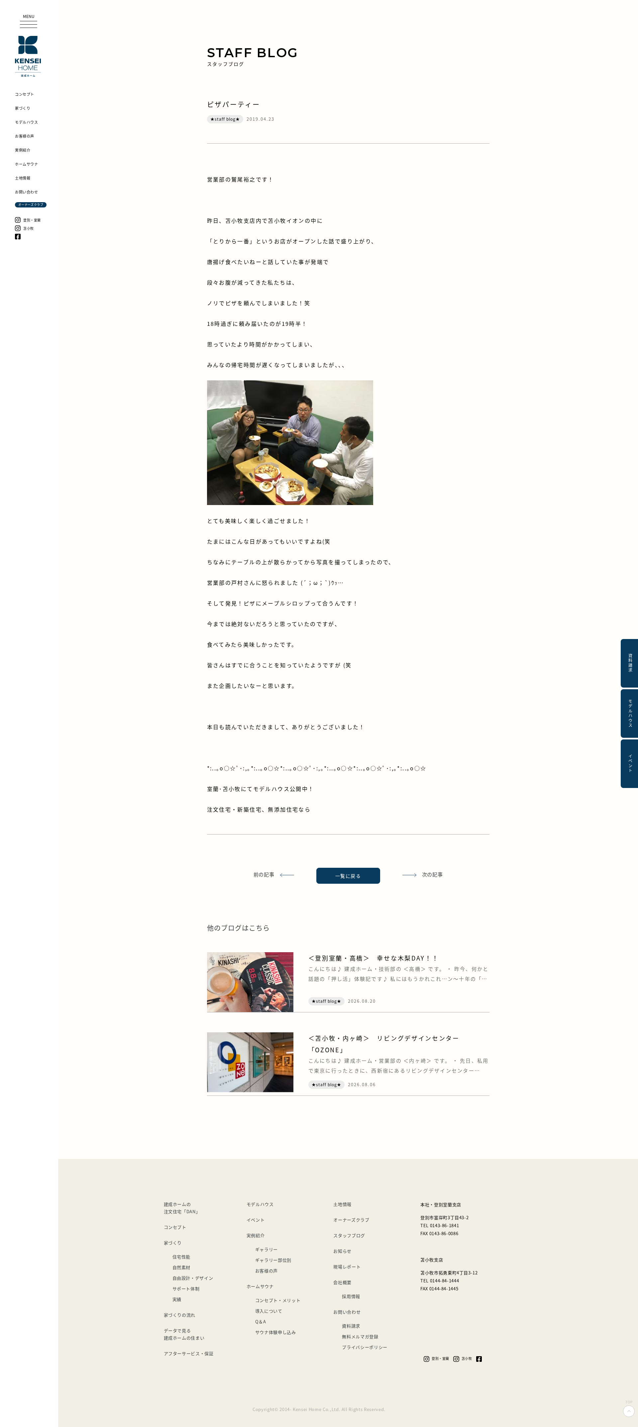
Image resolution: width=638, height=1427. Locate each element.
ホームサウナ (260, 1286)
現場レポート (347, 1266)
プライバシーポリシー (364, 1347)
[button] (28, 21)
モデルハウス (260, 1204)
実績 (176, 1299)
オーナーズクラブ (351, 1220)
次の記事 (432, 874)
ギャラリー (266, 1249)
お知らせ (342, 1251)
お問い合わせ (347, 1312)
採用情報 (351, 1296)
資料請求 (351, 1326)
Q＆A (260, 1321)
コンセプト (175, 1227)
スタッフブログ (349, 1235)
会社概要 (342, 1282)
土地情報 (342, 1204)
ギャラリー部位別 (273, 1260)
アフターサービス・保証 (189, 1353)
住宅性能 (181, 1256)
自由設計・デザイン (192, 1278)
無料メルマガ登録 (360, 1336)
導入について (268, 1311)
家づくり (173, 1242)
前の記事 (264, 874)
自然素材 (181, 1267)
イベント (256, 1220)
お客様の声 (266, 1270)
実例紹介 (256, 1235)
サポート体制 (186, 1288)
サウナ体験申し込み (275, 1332)
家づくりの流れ (180, 1315)
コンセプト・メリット (278, 1300)
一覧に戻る (348, 875)
